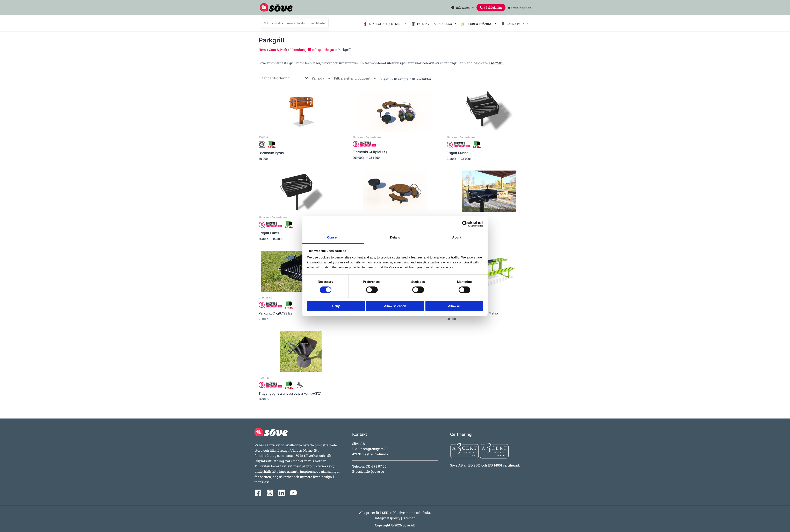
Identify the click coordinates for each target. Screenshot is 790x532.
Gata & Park (278, 49)
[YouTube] (293, 492)
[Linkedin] (281, 492)
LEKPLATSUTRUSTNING (385, 24)
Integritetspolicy (387, 518)
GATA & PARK (514, 24)
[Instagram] (269, 492)
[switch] (372, 289)
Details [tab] (395, 237)
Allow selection (395, 306)
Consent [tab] (333, 237)
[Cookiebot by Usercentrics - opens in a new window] (465, 224)
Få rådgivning (493, 7)
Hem (262, 49)
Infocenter (462, 7)
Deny (336, 306)
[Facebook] (258, 492)
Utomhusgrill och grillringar (312, 49)
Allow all (454, 306)
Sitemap (409, 518)
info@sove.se (374, 471)
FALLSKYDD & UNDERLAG (434, 24)
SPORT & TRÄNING (478, 24)
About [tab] (456, 237)
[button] (472, 7)
